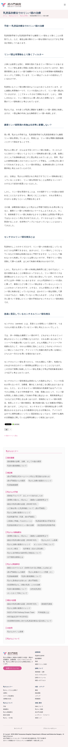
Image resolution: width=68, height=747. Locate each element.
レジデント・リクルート (42, 715)
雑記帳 (9, 473)
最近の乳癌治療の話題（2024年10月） (22, 504)
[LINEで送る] (16, 424)
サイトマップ (18, 728)
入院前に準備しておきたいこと (19, 521)
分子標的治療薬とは (15, 557)
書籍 (36, 690)
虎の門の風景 (39, 712)
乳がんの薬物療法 (14, 532)
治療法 (5, 693)
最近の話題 (11, 600)
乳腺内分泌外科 (39, 655)
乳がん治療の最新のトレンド (40, 481)
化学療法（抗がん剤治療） (33, 549)
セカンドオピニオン (41, 674)
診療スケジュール (12, 668)
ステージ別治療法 (8, 696)
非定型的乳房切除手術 (46, 525)
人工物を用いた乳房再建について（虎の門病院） (26, 508)
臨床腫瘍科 (38, 658)
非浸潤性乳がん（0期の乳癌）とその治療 (23, 585)
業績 (36, 661)
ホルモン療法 (13, 549)
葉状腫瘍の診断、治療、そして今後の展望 (24, 461)
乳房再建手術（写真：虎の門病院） (21, 517)
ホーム (5, 15)
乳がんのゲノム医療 (49, 540)
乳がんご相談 (39, 709)
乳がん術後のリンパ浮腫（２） (41, 572)
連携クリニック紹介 (41, 664)
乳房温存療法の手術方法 (45, 521)
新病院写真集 (46, 604)
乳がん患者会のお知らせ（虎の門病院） (23, 580)
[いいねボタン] (6, 429)
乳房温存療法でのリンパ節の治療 (20, 525)
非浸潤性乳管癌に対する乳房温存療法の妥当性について (29, 621)
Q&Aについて (39, 706)
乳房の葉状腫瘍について (17, 466)
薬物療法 (5, 709)
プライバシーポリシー (50, 728)
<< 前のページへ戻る (11, 436)
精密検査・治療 (39, 672)
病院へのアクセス (40, 680)
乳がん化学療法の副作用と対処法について (24, 553)
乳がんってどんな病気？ (10, 690)
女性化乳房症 (35, 589)
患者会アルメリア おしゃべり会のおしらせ (25, 496)
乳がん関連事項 (13, 564)
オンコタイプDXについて (44, 544)
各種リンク (38, 718)
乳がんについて (13, 15)
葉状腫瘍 (10, 458)
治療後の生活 (7, 699)
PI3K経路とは (43, 612)
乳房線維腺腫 (12, 485)
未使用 (9, 628)
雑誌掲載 (37, 693)
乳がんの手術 (24, 15)
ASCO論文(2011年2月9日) (17, 617)
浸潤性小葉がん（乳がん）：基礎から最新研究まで (27, 500)
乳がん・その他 (7, 718)
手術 (4, 706)
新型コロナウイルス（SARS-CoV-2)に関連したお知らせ (29, 568)
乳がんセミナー (12, 451)
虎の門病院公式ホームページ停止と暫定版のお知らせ (28, 476)
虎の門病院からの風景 (16, 481)
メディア (37, 696)
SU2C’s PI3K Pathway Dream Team (20, 612)
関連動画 (37, 699)
